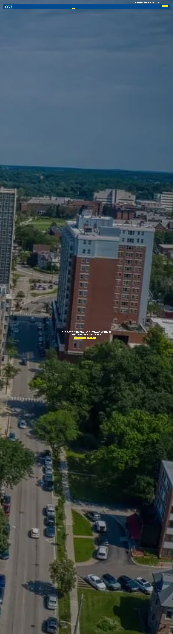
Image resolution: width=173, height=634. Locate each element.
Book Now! (91, 337)
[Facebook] (158, 2)
